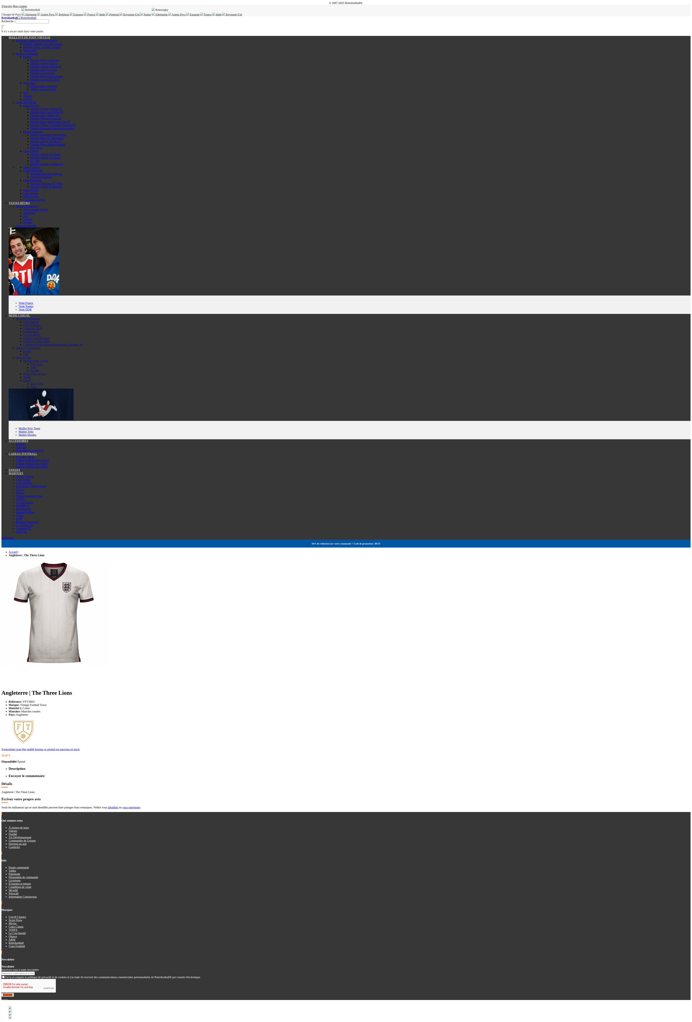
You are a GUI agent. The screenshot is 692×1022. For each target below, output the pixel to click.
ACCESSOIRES (18, 440)
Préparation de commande (23, 877)
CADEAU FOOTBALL (23, 453)
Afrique (27, 95)
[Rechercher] (2, 25)
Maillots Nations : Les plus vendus (42, 43)
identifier (113, 807)
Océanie (27, 99)
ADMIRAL (23, 505)
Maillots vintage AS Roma (45, 157)
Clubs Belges (30, 193)
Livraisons (15, 880)
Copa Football (17, 946)
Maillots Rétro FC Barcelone (46, 138)
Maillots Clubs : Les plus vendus (41, 47)
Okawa (20, 489)
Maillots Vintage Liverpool (45, 118)
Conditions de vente (20, 886)
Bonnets (20, 444)
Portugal (114, 14)
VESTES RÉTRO (19, 203)
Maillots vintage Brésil (43, 89)
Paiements (14, 874)
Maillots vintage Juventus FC (46, 164)
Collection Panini (33, 328)
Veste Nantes (26, 306)
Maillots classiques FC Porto (46, 183)
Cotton (20, 515)
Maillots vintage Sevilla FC (45, 141)
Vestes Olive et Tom (34, 373)
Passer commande (19, 867)
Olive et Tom (23, 357)
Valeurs (13, 830)
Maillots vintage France (43, 63)
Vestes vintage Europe (35, 209)
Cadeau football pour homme (32, 460)
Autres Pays (47, 14)
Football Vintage (25, 512)
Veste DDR (25, 309)
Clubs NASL (30, 190)
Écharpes (21, 447)
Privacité (14, 893)
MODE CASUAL (19, 315)
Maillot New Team (29, 428)
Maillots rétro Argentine (43, 86)
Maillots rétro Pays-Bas (43, 69)
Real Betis (36, 147)
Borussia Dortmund (27, 522)
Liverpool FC (23, 528)
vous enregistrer (131, 807)
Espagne (78, 14)
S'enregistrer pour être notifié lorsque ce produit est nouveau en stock (40, 749)
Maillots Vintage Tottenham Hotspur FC (53, 125)
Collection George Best (36, 341)
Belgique (64, 14)
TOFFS (20, 499)
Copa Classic (23, 479)
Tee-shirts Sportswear (28, 318)
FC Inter (35, 160)
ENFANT (14, 470)
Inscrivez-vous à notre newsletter (20, 969)
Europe (27, 56)
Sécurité (13, 890)
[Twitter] (3, 998)
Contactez (14, 847)
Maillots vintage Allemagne (45, 66)
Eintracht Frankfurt (41, 177)
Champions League (34, 199)
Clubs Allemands (33, 170)
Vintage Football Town (36, 338)
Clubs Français (31, 167)
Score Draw (15, 920)
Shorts (26, 377)
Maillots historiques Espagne (46, 76)
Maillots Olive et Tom (35, 360)
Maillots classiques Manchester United (52, 128)
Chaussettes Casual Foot (30, 450)
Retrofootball (30, 331)
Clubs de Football (26, 102)
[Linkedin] (6, 998)
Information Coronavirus (23, 896)
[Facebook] (2, 998)
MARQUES (16, 473)
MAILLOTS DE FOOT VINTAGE (29, 37)
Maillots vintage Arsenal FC (46, 108)
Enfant (27, 380)
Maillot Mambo (27, 434)
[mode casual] (41, 419)
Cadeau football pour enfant (32, 466)
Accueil (13, 551)
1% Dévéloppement (20, 837)
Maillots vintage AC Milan (45, 154)
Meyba (20, 492)
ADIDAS (21, 531)
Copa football (31, 321)
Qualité (13, 834)
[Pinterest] (7, 998)
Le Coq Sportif (31, 334)
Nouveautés (30, 50)
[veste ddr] (34, 293)
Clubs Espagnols (32, 131)
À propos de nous (19, 827)
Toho (33, 367)
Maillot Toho (26, 431)
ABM (19, 518)
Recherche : (8, 21)
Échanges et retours (20, 883)
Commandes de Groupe (22, 840)
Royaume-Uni (131, 14)
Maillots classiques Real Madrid (48, 134)
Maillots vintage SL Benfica (46, 186)
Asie (25, 92)
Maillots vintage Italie (42, 73)
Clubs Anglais (31, 105)
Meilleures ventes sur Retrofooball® (36, 40)
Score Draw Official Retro (31, 486)
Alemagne (30, 14)
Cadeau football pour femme (32, 463)
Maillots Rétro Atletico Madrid (47, 144)
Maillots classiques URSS (45, 79)
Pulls (26, 354)
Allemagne (161, 14)
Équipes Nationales (27, 53)
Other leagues (31, 196)
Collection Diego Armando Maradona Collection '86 (53, 344)
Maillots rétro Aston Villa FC (46, 112)
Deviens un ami (17, 843)
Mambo (34, 370)
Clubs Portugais (32, 180)
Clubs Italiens (31, 151)
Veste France (26, 303)
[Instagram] (5, 998)
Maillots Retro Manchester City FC (50, 121)
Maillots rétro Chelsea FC (44, 115)
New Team (36, 364)
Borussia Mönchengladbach (46, 173)
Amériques (29, 82)
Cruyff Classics (32, 325)
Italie (102, 14)
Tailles (12, 870)
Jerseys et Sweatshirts (28, 347)
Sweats (27, 351)
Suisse (147, 14)
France (91, 14)
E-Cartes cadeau (25, 457)
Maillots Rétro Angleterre (44, 60)
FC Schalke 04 (24, 525)
